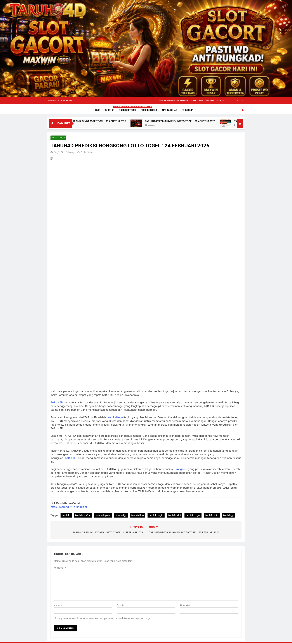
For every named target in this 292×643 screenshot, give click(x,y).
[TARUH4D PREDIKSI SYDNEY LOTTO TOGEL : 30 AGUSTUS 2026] (102, 123)
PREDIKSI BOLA (149, 110)
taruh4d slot (174, 515)
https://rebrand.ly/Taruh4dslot (68, 506)
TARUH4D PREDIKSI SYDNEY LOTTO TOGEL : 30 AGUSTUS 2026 (191, 100)
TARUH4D (56, 402)
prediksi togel (115, 417)
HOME (97, 110)
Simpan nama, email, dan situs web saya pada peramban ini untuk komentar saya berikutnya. (104, 618)
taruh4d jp (120, 515)
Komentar (60, 567)
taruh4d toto (211, 515)
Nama (58, 605)
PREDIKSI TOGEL (127, 110)
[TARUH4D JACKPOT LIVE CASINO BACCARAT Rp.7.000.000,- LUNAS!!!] (191, 123)
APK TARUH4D (169, 110)
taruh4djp (228, 515)
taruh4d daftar (83, 515)
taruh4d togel (193, 515)
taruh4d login (156, 515)
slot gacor (181, 469)
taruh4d (66, 515)
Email (120, 605)
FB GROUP (187, 110)
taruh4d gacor (103, 515)
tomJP (56, 152)
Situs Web (185, 605)
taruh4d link (137, 515)
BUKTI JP (110, 108)
